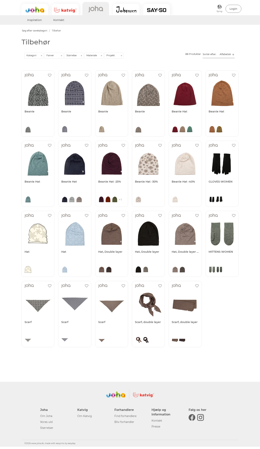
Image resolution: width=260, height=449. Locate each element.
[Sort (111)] (138, 270)
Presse (156, 426)
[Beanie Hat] (185, 93)
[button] (233, 9)
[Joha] (35, 9)
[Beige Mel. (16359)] (175, 270)
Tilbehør (56, 30)
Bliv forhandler (124, 422)
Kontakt (58, 20)
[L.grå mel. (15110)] (72, 200)
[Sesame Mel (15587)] (79, 200)
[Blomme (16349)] (101, 200)
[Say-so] (156, 9)
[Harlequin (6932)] (64, 129)
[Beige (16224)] (182, 129)
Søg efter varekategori (34, 30)
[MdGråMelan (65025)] (212, 270)
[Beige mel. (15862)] (101, 129)
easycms (60, 443)
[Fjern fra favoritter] (49, 75)
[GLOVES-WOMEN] (222, 163)
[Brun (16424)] (101, 270)
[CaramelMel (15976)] (212, 129)
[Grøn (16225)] (189, 129)
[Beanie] (38, 93)
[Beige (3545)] (138, 200)
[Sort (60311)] (212, 200)
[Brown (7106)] (138, 129)
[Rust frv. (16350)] (108, 200)
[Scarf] (38, 303)
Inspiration (34, 20)
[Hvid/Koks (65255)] (219, 270)
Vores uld (46, 422)
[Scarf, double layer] (148, 303)
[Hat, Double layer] (111, 233)
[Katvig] (65, 9)
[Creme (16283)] (175, 200)
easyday (71, 443)
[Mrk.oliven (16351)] (115, 200)
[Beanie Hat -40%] (185, 163)
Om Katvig (84, 416)
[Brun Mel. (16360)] (182, 270)
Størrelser (46, 428)
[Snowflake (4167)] (64, 270)
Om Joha (46, 416)
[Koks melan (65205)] (219, 200)
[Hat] (38, 233)
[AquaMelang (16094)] (28, 200)
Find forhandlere (125, 416)
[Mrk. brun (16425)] (108, 270)
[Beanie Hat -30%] (148, 163)
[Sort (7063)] (28, 129)
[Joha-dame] (95, 8)
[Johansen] (126, 9)
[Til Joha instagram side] (200, 417)
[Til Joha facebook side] (192, 417)
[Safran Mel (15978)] (219, 129)
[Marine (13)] (64, 200)
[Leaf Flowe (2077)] (28, 270)
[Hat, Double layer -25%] (185, 233)
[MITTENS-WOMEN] (222, 233)
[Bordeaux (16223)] (175, 129)
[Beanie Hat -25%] (111, 163)
